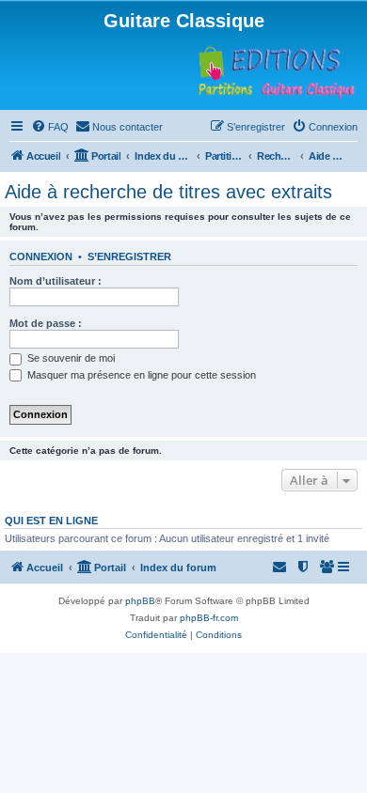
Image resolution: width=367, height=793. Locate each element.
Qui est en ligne (51, 520)
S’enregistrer (129, 256)
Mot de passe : (45, 323)
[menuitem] (50, 127)
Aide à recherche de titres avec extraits (168, 191)
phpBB (140, 601)
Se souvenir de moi (69, 358)
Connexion (40, 256)
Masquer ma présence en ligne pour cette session (140, 375)
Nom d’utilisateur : (55, 281)
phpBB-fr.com (209, 618)
